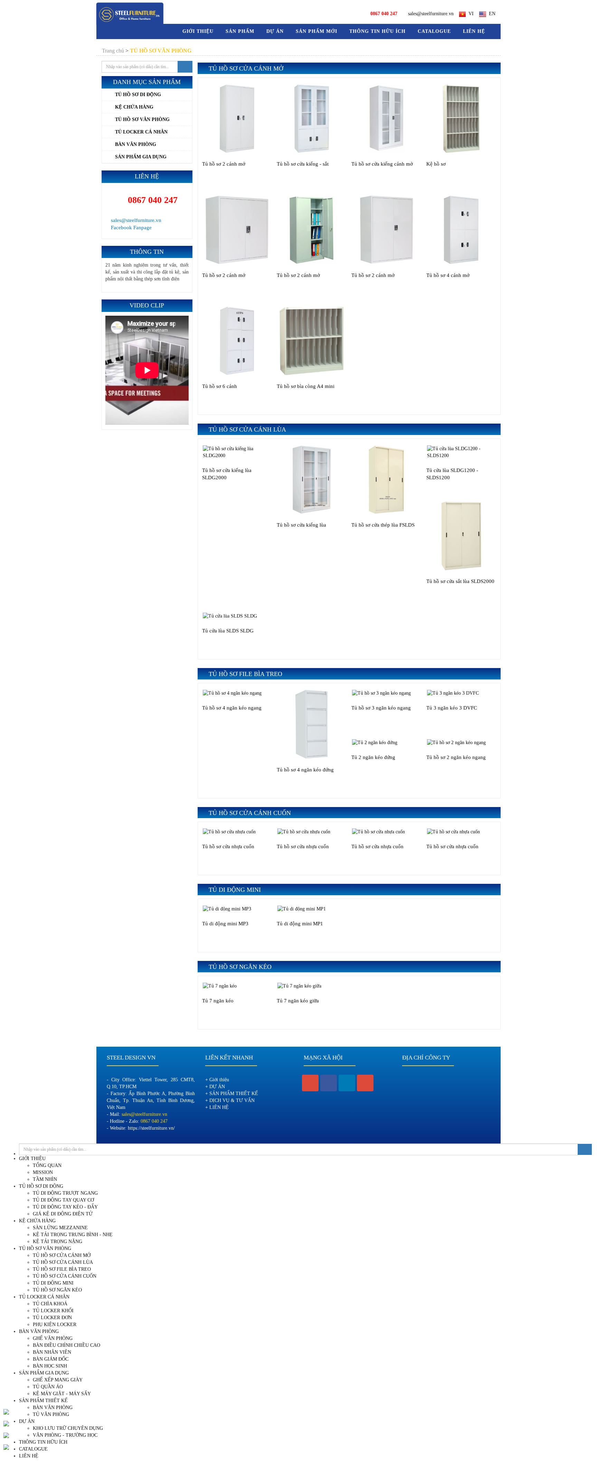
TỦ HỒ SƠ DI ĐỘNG (138, 94)
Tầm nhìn (45, 1179)
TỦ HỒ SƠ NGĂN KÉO (57, 1290)
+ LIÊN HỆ (217, 1107)
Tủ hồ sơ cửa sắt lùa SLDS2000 (460, 581)
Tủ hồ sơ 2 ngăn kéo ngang (456, 757)
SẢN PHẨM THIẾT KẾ (43, 1400)
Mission (43, 1172)
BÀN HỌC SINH (50, 1366)
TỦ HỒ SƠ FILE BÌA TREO (62, 1269)
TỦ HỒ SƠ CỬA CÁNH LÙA (63, 1262)
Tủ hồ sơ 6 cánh (219, 386)
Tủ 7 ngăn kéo (218, 1000)
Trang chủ (113, 51)
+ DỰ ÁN (215, 1086)
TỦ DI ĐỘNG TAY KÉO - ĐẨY (65, 1207)
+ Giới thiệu (217, 1079)
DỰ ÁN (275, 31)
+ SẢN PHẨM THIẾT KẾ (231, 1093)
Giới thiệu (198, 31)
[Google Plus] (365, 1083)
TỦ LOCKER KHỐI (53, 1310)
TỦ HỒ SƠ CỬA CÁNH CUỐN (64, 1276)
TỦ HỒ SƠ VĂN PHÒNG (142, 119)
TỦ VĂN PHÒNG (51, 1414)
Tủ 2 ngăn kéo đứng (373, 757)
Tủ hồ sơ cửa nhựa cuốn (228, 846)
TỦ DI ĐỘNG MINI (53, 1283)
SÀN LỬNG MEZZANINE (60, 1227)
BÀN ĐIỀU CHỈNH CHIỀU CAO (66, 1345)
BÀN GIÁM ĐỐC (50, 1359)
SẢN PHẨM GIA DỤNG (141, 156)
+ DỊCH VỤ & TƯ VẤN (230, 1100)
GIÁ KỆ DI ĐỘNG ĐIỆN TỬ (63, 1213)
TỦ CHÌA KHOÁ (50, 1303)
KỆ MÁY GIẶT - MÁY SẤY (62, 1393)
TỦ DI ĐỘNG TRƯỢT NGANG (65, 1193)
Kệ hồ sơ (436, 164)
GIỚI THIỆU (32, 1158)
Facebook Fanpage (131, 227)
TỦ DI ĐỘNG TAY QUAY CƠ (63, 1200)
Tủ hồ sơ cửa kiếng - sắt (303, 164)
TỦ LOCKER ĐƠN (52, 1317)
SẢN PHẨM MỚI (316, 31)
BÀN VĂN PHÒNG (135, 144)
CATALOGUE (434, 31)
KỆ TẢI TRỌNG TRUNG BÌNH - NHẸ (73, 1234)
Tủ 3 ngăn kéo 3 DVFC (451, 708)
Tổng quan (47, 1165)
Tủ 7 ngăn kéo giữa (298, 1000)
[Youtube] (310, 1083)
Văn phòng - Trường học (65, 1435)
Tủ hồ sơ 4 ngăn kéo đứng (305, 769)
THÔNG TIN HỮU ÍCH (377, 31)
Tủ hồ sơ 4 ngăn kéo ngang (232, 708)
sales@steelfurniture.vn (431, 13)
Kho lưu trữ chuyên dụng (68, 1428)
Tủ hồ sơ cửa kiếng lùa (301, 525)
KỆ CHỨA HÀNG (134, 107)
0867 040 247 (151, 200)
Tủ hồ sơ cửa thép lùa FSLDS (383, 525)
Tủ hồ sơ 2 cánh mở (223, 164)
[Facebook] (328, 1083)
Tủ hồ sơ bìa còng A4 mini (305, 386)
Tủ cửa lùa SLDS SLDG (228, 630)
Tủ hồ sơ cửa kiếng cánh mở (382, 164)
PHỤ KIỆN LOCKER (54, 1324)
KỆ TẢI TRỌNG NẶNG (57, 1241)
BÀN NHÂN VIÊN (52, 1352)
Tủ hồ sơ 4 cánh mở (448, 275)
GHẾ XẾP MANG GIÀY (58, 1379)
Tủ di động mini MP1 (300, 923)
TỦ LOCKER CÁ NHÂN (141, 132)
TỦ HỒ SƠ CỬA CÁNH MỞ (62, 1255)
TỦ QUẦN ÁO (48, 1386)
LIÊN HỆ (474, 31)
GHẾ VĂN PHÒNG (53, 1338)
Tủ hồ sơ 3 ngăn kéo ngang (381, 708)
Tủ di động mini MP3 (225, 923)
